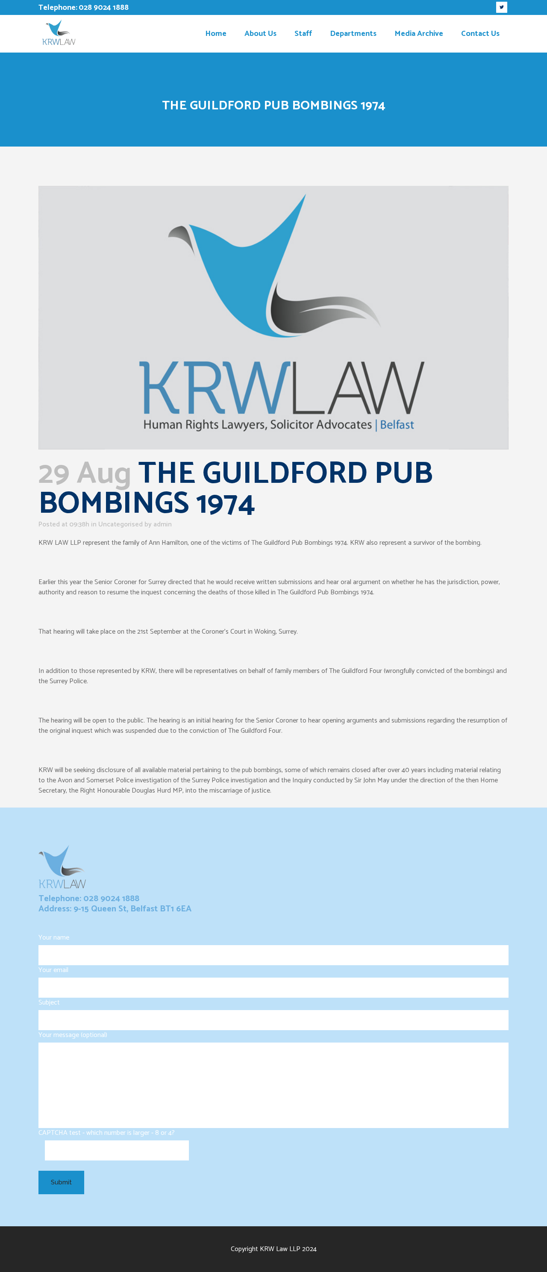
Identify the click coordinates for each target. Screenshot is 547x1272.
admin (162, 524)
